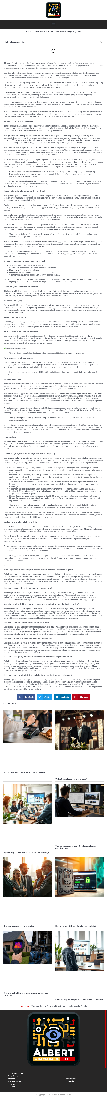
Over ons (12, 1084)
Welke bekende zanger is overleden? (71, 779)
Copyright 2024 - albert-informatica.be (53, 1094)
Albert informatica (16, 1073)
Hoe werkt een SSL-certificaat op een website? (75, 926)
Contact (11, 1086)
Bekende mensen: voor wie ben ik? (18, 926)
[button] (53, 23)
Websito (70, 1081)
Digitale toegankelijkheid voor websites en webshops (26, 852)
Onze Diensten (14, 1076)
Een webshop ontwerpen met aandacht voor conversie (79, 1000)
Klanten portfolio (15, 1081)
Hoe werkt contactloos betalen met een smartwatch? (26, 772)
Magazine (24, 1006)
